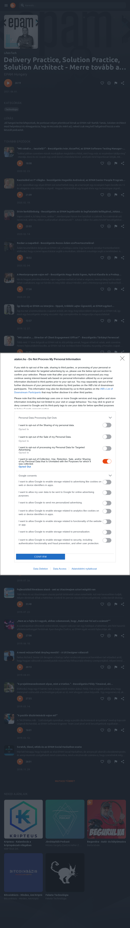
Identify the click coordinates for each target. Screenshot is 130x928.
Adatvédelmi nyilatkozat (84, 568)
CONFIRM (40, 556)
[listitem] (65, 417)
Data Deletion (40, 568)
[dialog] (65, 464)
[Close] (123, 359)
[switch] (107, 425)
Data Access (59, 568)
